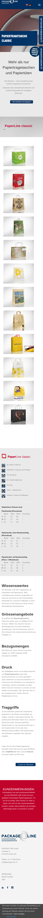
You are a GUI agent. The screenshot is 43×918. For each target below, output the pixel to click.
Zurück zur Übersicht (25, 764)
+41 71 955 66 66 (13, 859)
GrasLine (30, 752)
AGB (3, 879)
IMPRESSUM (6, 874)
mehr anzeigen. (19, 914)
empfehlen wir (11, 752)
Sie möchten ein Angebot (21, 102)
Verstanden (11, 916)
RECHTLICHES (7, 877)
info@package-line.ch (9, 862)
